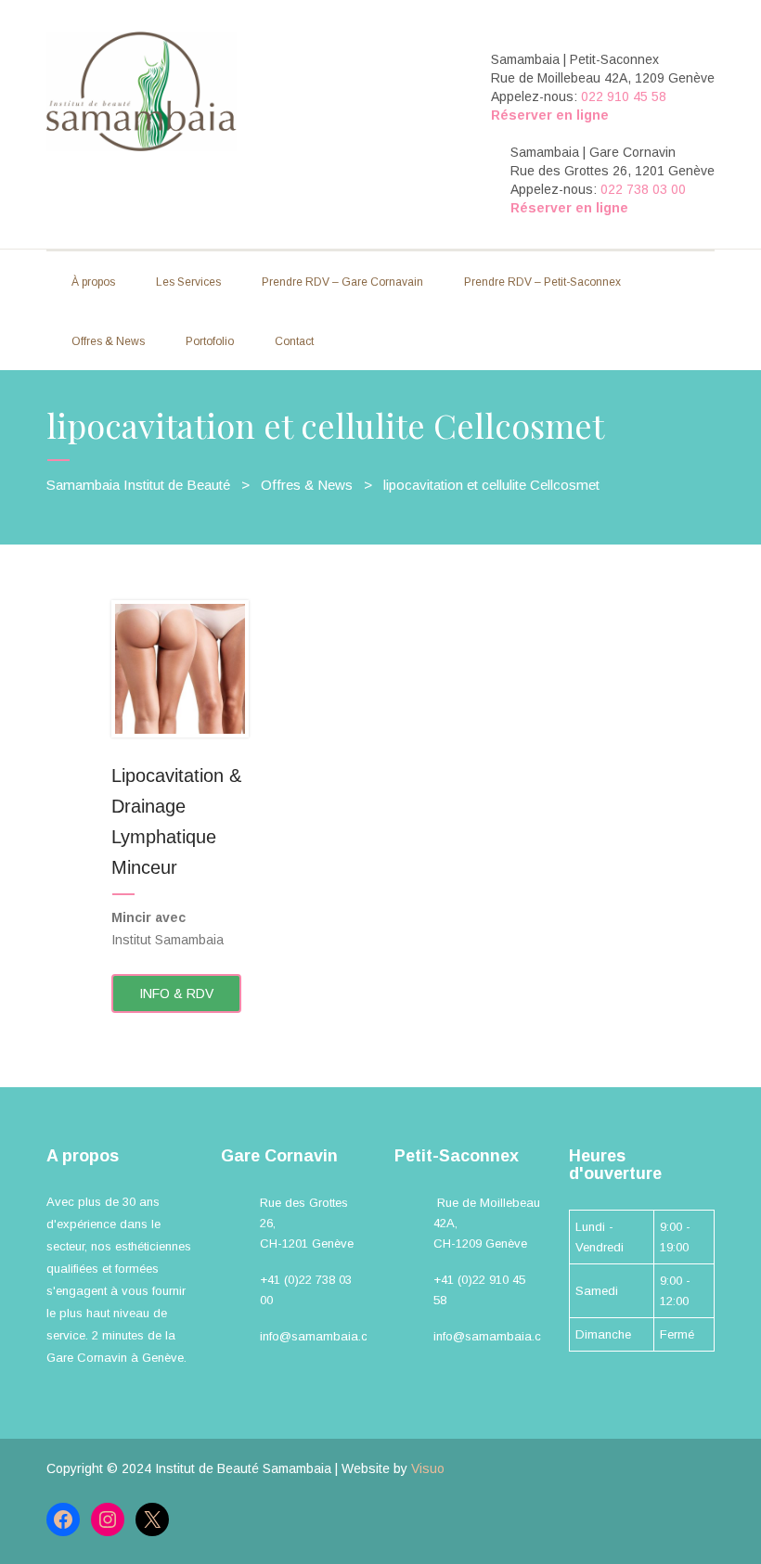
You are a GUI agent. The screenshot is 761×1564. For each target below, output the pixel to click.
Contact (294, 341)
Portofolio (210, 341)
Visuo (428, 1468)
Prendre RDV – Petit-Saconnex (542, 282)
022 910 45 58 (623, 96)
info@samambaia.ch (317, 1336)
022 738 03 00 (643, 189)
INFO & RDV (176, 993)
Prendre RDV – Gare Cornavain (342, 282)
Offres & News (108, 341)
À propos (93, 282)
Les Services (188, 282)
